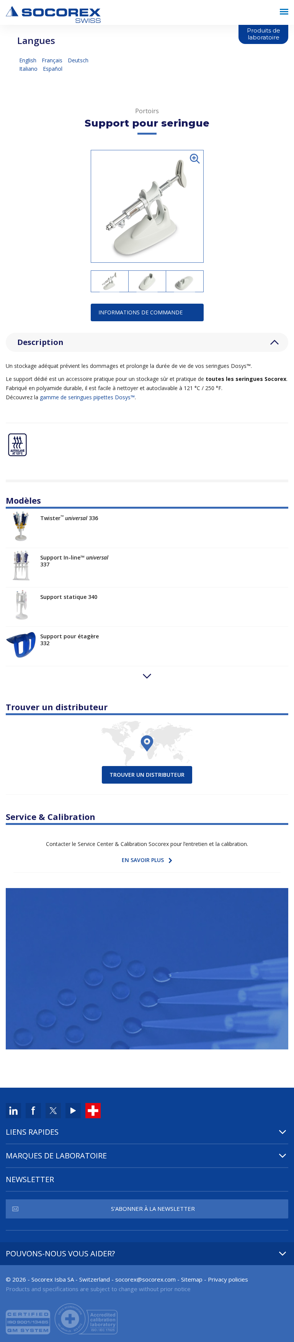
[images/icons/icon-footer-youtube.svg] (73, 1110)
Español (52, 68)
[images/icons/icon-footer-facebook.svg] (33, 1110)
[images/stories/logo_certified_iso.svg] (62, 1318)
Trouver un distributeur (147, 774)
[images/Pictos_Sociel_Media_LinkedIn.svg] (13, 1110)
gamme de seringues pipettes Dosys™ (87, 397)
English (28, 60)
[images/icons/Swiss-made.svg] (93, 1110)
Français (53, 60)
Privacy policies (228, 1279)
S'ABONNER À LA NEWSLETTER (153, 1208)
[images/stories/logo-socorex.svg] (53, 13)
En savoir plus (143, 860)
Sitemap (192, 1279)
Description (40, 342)
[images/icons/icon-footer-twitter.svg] (53, 1110)
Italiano (29, 68)
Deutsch (78, 60)
